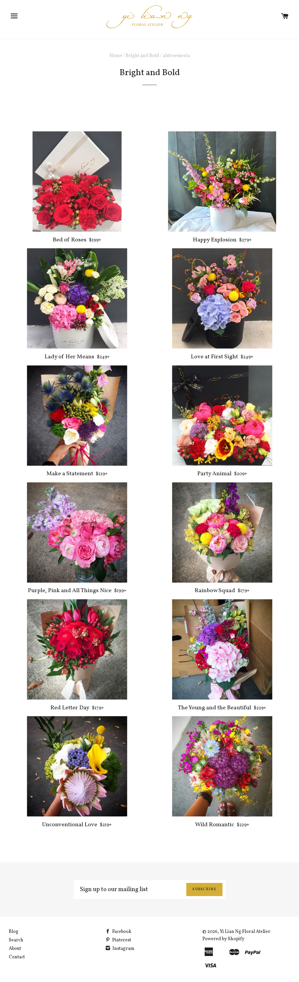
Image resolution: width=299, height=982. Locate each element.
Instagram (123, 948)
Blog (13, 932)
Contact (17, 957)
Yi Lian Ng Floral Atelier (245, 932)
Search (16, 940)
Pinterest (121, 940)
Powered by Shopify (223, 939)
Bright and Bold (142, 56)
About (15, 948)
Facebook (121, 932)
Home (115, 56)
